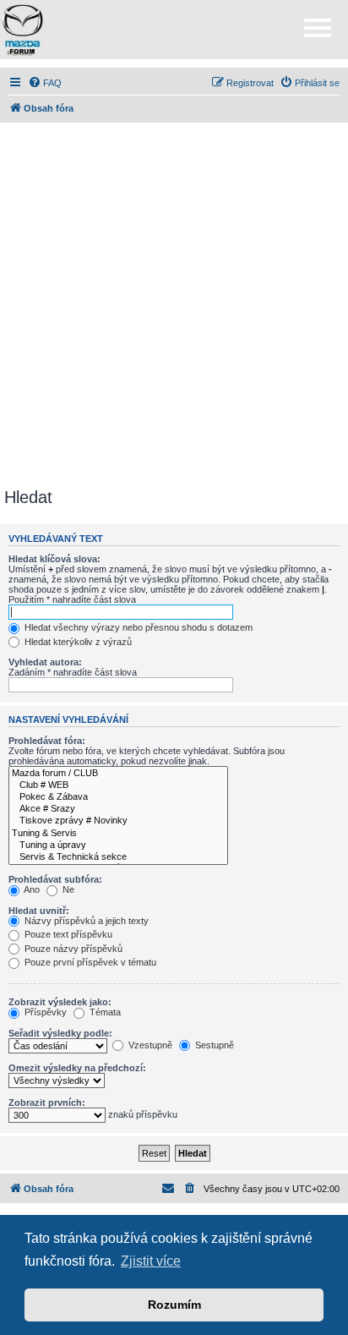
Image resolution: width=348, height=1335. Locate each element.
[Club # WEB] (118, 785)
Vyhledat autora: (45, 662)
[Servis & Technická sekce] (118, 857)
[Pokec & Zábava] (118, 797)
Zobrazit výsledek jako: (59, 1002)
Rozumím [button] (174, 1304)
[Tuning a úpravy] (118, 845)
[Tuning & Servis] (118, 834)
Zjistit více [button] (151, 1261)
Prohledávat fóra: (46, 741)
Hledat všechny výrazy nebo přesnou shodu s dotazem (137, 627)
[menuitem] (45, 83)
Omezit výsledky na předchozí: (77, 1068)
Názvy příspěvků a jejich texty (85, 921)
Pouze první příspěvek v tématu (89, 962)
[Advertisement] (174, 305)
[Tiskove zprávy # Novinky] (118, 821)
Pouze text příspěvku (67, 934)
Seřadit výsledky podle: (60, 1033)
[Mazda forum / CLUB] (118, 774)
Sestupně (213, 1045)
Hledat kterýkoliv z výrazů (77, 642)
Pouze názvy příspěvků (72, 949)
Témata (104, 1012)
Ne (67, 889)
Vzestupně (149, 1045)
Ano (31, 889)
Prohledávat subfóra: (55, 879)
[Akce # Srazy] (118, 809)
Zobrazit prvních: (46, 1102)
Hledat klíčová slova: (54, 559)
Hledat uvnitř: (38, 911)
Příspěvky (44, 1012)
